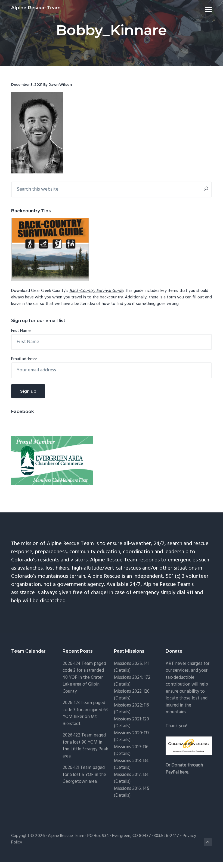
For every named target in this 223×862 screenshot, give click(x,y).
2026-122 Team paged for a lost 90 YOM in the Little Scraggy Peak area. (85, 746)
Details (122, 740)
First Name (21, 330)
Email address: (24, 359)
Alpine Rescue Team (36, 7)
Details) (123, 670)
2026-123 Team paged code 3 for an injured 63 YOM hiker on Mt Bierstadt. (85, 713)
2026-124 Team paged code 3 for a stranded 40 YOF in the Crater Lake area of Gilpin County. (84, 677)
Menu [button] (202, 9)
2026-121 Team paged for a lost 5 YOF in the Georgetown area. (84, 774)
